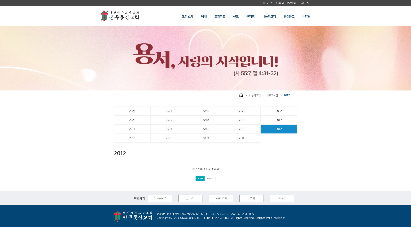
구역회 (250, 16)
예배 (203, 16)
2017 (279, 120)
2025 (169, 111)
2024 (205, 111)
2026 (132, 111)
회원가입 (280, 3)
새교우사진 (272, 95)
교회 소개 (187, 16)
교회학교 (219, 16)
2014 (205, 129)
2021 (132, 120)
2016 (132, 129)
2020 (169, 120)
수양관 (306, 16)
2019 (205, 120)
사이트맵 (305, 3)
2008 (242, 138)
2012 (287, 95)
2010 (169, 138)
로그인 (270, 3)
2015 (169, 129)
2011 (132, 138)
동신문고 (289, 16)
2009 (205, 138)
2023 (242, 111)
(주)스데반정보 (277, 218)
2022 (279, 111)
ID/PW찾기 (292, 3)
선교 (235, 16)
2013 (242, 129)
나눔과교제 (269, 16)
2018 (242, 120)
